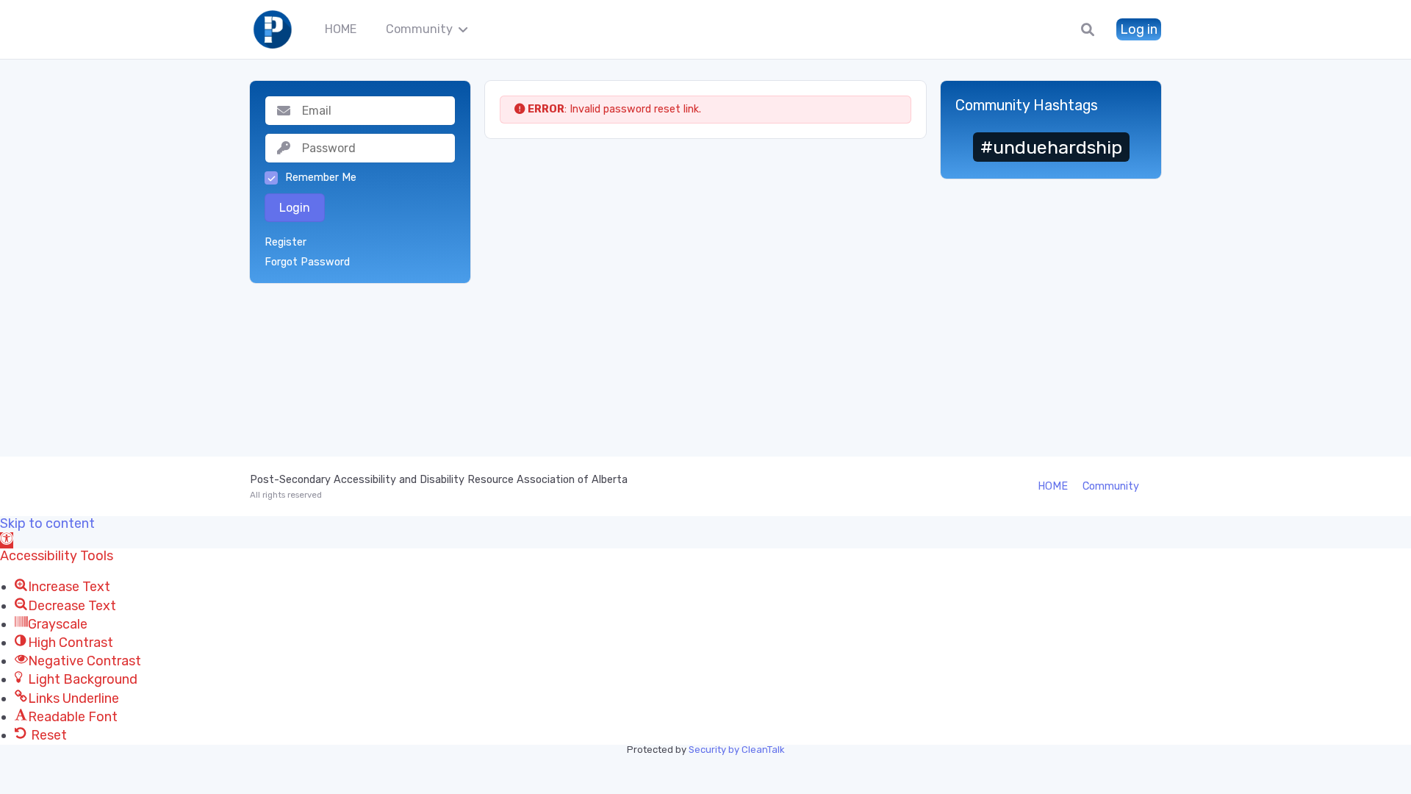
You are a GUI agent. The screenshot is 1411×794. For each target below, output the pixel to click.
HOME (340, 29)
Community (419, 29)
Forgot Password (307, 262)
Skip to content (47, 524)
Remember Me (320, 177)
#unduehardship (1051, 147)
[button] (6, 540)
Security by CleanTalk (737, 749)
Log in (1138, 29)
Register (285, 242)
